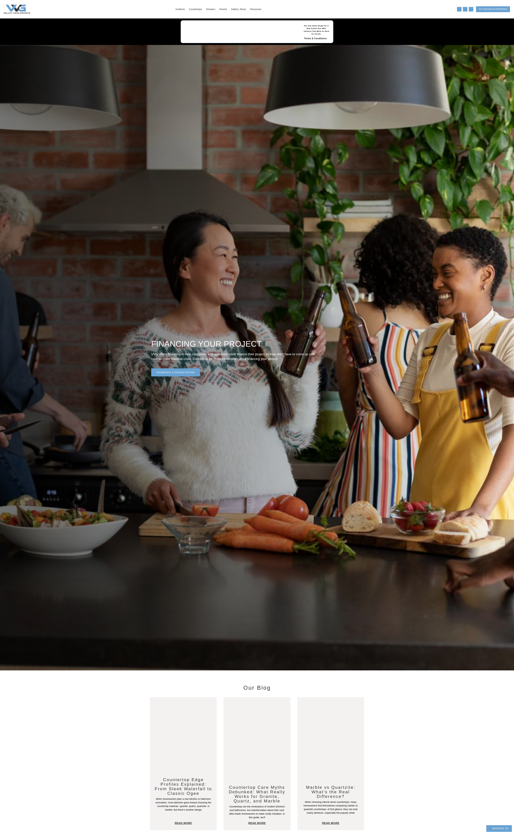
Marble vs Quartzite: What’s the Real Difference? (330, 792)
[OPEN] (452, 9)
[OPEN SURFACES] (187, 9)
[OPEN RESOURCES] (263, 9)
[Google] (471, 9)
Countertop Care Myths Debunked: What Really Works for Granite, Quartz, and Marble (257, 794)
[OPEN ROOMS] (229, 9)
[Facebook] (459, 9)
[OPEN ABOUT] (248, 9)
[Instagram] (465, 9)
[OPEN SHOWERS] (217, 9)
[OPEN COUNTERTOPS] (204, 9)
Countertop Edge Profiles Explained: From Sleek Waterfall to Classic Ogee (183, 786)
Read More (183, 823)
